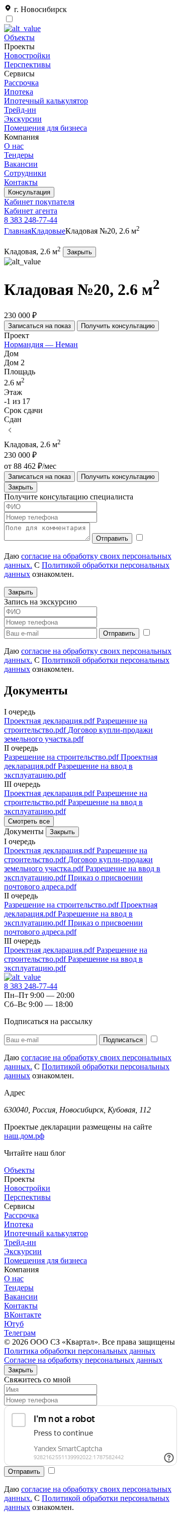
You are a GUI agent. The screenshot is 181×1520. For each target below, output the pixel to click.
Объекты (19, 37)
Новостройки (27, 55)
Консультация (29, 192)
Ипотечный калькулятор (46, 100)
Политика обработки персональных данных (79, 1351)
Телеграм (20, 1333)
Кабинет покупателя (39, 201)
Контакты (21, 182)
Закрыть (79, 252)
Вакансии (21, 164)
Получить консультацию (118, 326)
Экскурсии (23, 119)
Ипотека (18, 91)
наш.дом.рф (24, 1136)
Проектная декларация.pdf (50, 721)
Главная (17, 231)
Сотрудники (25, 173)
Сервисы (19, 1206)
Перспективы (27, 64)
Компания (21, 1269)
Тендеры (19, 155)
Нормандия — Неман (41, 344)
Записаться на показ (39, 326)
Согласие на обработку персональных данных (83, 1360)
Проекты (19, 1179)
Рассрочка (21, 82)
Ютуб (14, 1324)
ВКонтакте (22, 1314)
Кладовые (48, 231)
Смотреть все (29, 821)
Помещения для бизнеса (45, 128)
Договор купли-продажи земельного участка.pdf (78, 734)
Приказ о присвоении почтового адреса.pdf (73, 882)
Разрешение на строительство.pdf (62, 757)
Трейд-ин (20, 110)
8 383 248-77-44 (30, 220)
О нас (14, 146)
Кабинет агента (30, 211)
